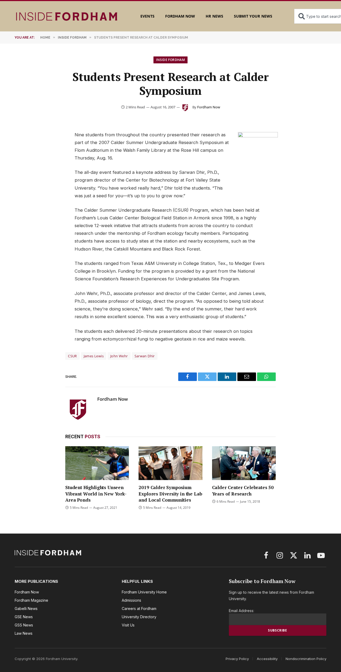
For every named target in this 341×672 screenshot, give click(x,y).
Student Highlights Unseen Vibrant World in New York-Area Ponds (96, 493)
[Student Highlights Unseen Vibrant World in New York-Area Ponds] (97, 463)
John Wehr (119, 356)
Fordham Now (180, 16)
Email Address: (241, 610)
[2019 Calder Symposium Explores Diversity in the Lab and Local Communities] (170, 463)
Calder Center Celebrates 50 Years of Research (243, 490)
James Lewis (94, 356)
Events (147, 16)
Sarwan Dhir (145, 356)
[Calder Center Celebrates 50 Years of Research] (244, 463)
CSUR (72, 356)
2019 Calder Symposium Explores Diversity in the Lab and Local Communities (170, 493)
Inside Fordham (170, 60)
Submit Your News (253, 16)
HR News (214, 16)
